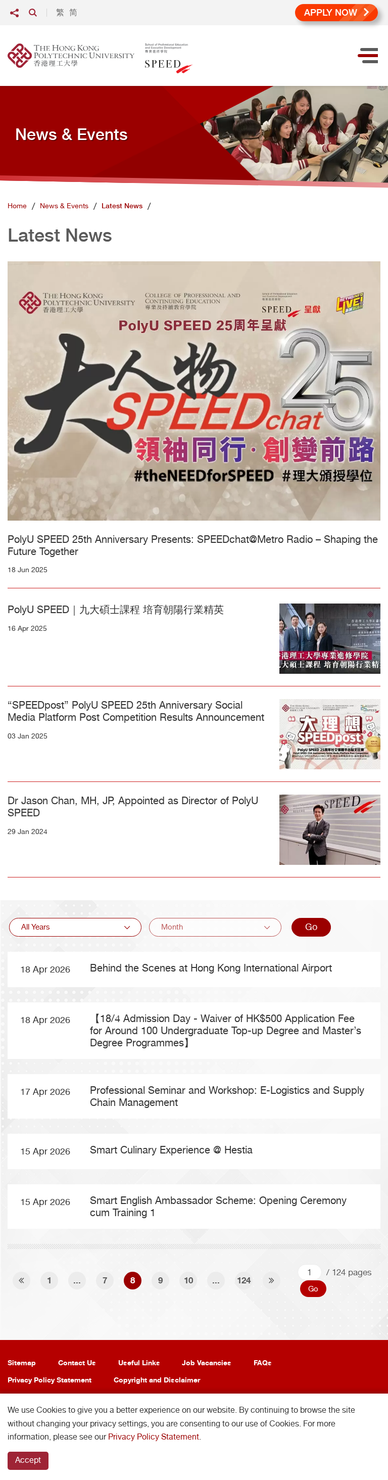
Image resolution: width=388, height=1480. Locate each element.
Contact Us (77, 1362)
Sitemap (22, 1362)
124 (244, 1280)
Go (311, 926)
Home (17, 206)
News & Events (64, 206)
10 (188, 1280)
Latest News (122, 206)
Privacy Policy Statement (49, 1379)
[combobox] (75, 927)
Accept (28, 1460)
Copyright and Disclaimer (157, 1379)
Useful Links (139, 1362)
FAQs (263, 1362)
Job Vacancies (206, 1362)
